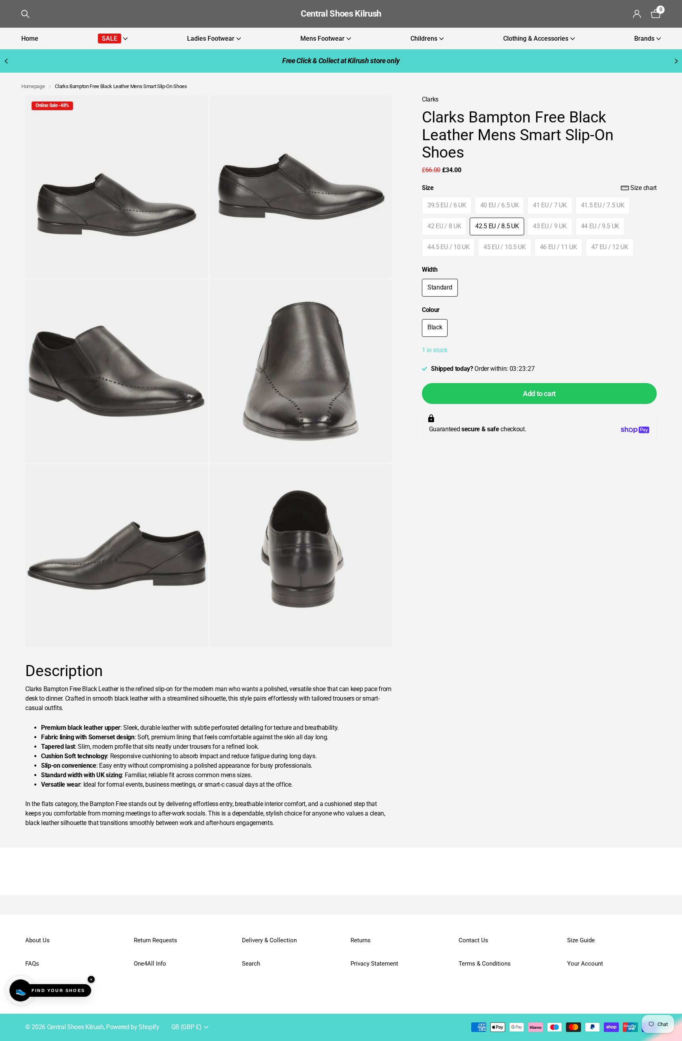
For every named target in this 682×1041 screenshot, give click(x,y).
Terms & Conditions (485, 963)
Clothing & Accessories (535, 38)
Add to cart (539, 393)
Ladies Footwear (210, 38)
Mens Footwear (322, 38)
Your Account (585, 963)
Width (429, 269)
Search (251, 963)
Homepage (33, 86)
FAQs (32, 963)
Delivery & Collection (269, 940)
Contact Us (473, 940)
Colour (431, 310)
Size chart (643, 188)
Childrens (423, 38)
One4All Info (150, 963)
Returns (360, 940)
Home (29, 38)
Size (539, 188)
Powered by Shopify (132, 1027)
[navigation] (6, 61)
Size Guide (581, 940)
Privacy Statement (374, 963)
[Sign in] (637, 14)
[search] (25, 14)
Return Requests (155, 940)
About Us (37, 940)
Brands (644, 38)
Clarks (430, 99)
